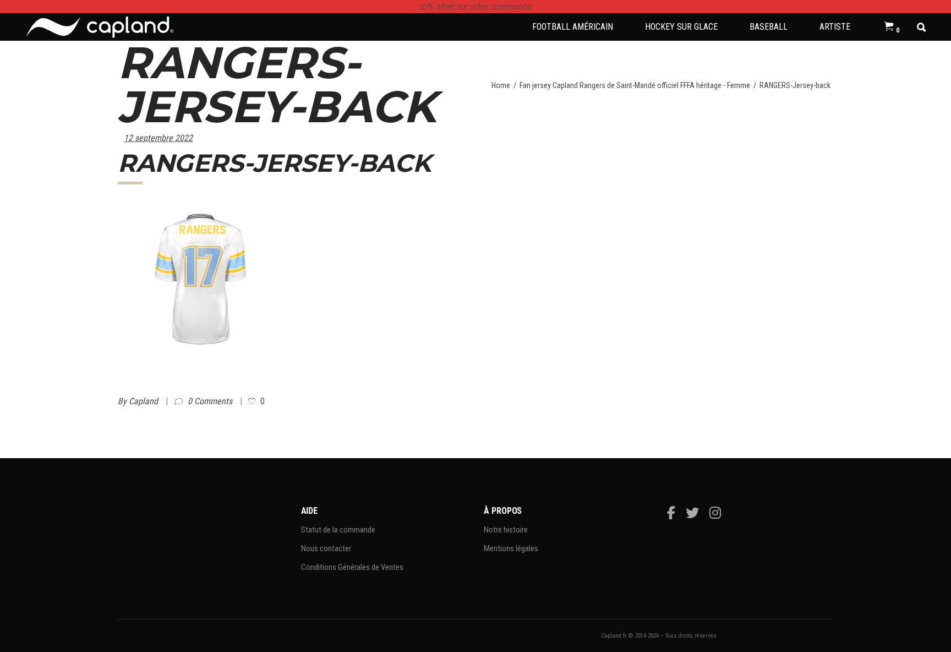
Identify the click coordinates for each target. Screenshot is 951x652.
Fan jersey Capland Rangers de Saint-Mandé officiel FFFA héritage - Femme (635, 85)
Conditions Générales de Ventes (352, 567)
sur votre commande (475, 6)
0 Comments (211, 401)
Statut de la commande (338, 530)
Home (500, 85)
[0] (889, 27)
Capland (144, 401)
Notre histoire (506, 530)
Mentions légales (511, 548)
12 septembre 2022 (158, 138)
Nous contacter (326, 548)
